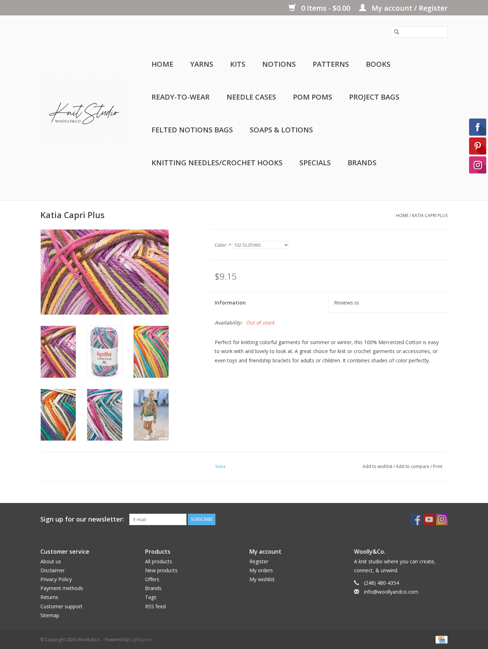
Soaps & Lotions (281, 130)
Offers (152, 579)
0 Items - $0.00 (325, 8)
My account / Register (409, 8)
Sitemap (49, 615)
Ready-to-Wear (180, 97)
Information (230, 302)
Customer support (61, 606)
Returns (49, 597)
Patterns (331, 64)
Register (258, 561)
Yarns (201, 64)
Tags (150, 597)
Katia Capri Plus (430, 215)
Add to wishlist (377, 466)
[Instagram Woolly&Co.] (442, 519)
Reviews (346, 302)
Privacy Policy (56, 579)
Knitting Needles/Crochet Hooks (217, 162)
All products (158, 561)
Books (378, 64)
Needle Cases (251, 97)
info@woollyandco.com (391, 591)
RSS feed (155, 606)
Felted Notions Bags (192, 130)
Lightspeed (141, 640)
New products (161, 570)
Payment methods (61, 588)
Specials (315, 162)
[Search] (394, 32)
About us (50, 561)
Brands (362, 162)
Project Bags (374, 97)
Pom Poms (312, 97)
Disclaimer (52, 570)
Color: (223, 245)
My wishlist (262, 579)
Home (162, 64)
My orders (261, 570)
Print (437, 466)
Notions (279, 64)
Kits (237, 64)
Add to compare (413, 466)
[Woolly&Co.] (84, 108)
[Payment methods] (440, 639)
